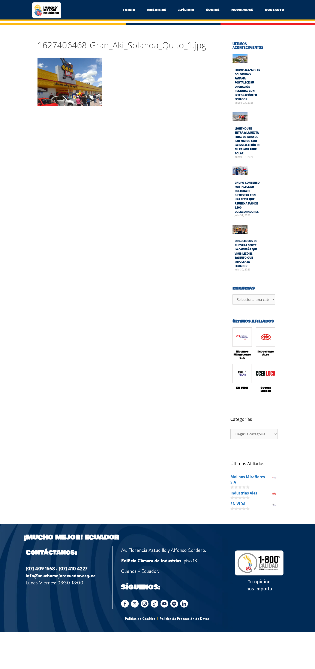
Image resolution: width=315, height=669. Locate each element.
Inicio (129, 9)
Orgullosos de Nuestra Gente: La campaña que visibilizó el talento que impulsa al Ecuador (246, 253)
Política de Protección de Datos (185, 618)
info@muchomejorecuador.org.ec (61, 575)
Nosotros (157, 9)
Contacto (274, 9)
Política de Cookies (140, 618)
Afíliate (186, 9)
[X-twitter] (135, 604)
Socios (213, 9)
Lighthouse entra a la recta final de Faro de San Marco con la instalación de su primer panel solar (247, 141)
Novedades (242, 9)
